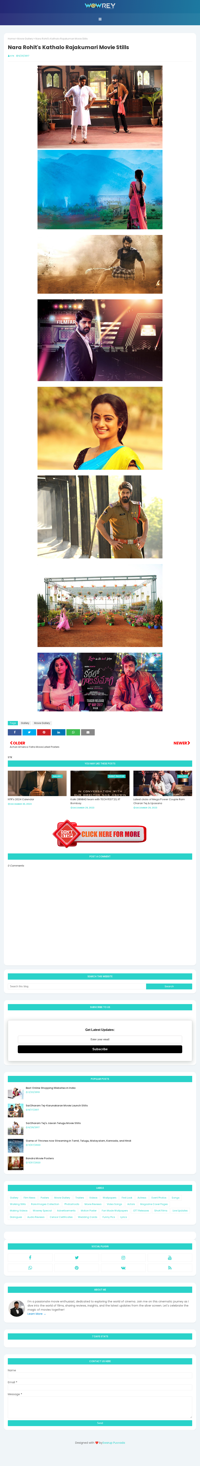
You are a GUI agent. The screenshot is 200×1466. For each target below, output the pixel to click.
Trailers (79, 1197)
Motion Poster (88, 1210)
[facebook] (30, 1258)
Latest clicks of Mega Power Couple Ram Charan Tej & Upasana (159, 801)
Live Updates (180, 1210)
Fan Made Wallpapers (115, 1210)
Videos (93, 1197)
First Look (127, 1197)
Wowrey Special (42, 1210)
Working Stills (18, 1204)
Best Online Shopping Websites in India (50, 1088)
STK (12, 55)
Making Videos (19, 1210)
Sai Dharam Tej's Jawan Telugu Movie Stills (53, 1123)
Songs (175, 1197)
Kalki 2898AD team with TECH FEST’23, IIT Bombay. (95, 801)
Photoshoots (71, 1204)
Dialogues (16, 1217)
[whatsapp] (30, 1268)
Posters (45, 1197)
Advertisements (66, 1210)
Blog (108, 1457)
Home (11, 38)
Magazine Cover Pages (154, 1204)
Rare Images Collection (45, 1204)
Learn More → (37, 1314)
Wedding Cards (87, 1217)
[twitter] (76, 1258)
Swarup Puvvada (114, 1443)
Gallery (25, 723)
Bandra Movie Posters (40, 1158)
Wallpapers (109, 1197)
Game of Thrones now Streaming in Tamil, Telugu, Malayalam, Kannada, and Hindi (78, 1141)
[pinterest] (76, 1268)
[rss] (170, 1268)
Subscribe (100, 1049)
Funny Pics (109, 1217)
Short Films (160, 1210)
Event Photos (159, 1197)
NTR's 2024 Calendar (21, 799)
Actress (142, 1197)
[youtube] (170, 1258)
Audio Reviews (36, 1217)
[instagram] (123, 1258)
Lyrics (123, 1217)
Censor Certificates (61, 1217)
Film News (29, 1197)
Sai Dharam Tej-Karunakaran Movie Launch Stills (57, 1105)
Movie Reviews (93, 1204)
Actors (131, 1204)
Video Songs (114, 1204)
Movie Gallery (25, 38)
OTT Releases (141, 1210)
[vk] (123, 1268)
